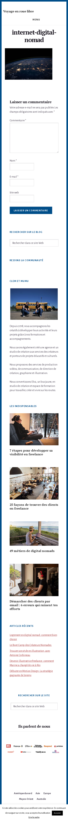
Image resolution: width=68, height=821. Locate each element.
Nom (13, 160)
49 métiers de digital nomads (32, 551)
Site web (14, 192)
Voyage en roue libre (18, 11)
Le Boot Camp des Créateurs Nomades (31, 645)
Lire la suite (33, 817)
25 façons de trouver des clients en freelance (34, 506)
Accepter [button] (57, 813)
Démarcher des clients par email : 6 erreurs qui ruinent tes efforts (34, 605)
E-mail (14, 176)
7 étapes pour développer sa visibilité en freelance (31, 452)
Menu (36, 19)
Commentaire (18, 120)
